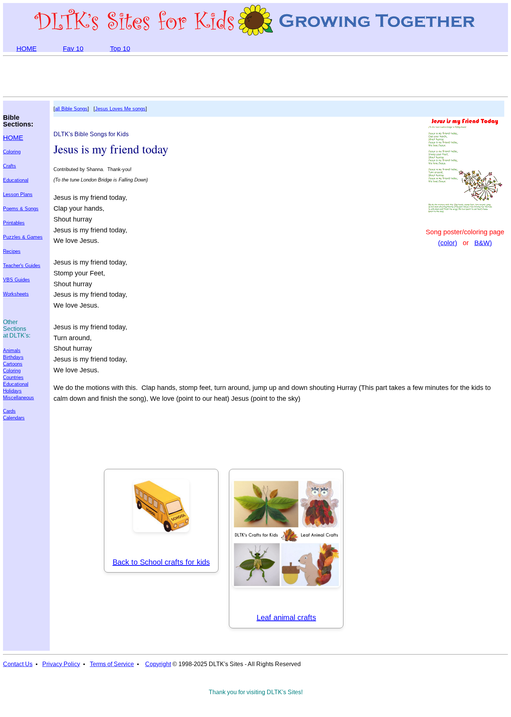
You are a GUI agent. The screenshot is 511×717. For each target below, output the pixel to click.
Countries (13, 377)
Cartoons (12, 364)
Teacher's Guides (21, 265)
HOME (26, 48)
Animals (12, 350)
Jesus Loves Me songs (120, 109)
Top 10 (120, 48)
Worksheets (16, 294)
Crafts (9, 166)
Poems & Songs (21, 208)
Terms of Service (112, 664)
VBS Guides (16, 280)
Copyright (158, 664)
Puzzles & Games (23, 237)
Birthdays (13, 357)
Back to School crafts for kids (161, 562)
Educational (15, 180)
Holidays (12, 391)
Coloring (12, 152)
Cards (9, 411)
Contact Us (18, 664)
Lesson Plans (18, 194)
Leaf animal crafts (286, 617)
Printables (14, 223)
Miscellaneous (18, 397)
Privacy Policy (61, 664)
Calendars (14, 418)
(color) (447, 243)
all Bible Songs (71, 109)
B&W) (483, 243)
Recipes (12, 251)
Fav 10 (73, 48)
